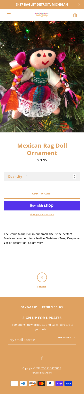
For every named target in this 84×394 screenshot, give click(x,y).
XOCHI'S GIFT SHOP (51, 368)
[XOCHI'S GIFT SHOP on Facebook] (42, 358)
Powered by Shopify (42, 372)
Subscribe (64, 337)
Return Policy (52, 307)
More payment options (42, 214)
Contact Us (29, 307)
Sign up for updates (42, 317)
